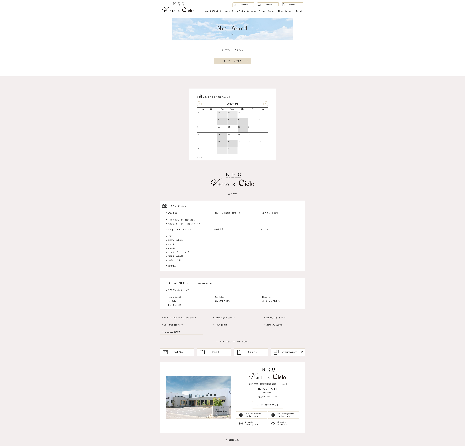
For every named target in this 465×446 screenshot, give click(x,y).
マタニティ (172, 248)
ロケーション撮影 (174, 305)
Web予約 (244, 4)
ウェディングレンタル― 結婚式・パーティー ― (186, 223)
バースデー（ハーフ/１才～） (179, 252)
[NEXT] (265, 103)
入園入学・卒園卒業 (175, 256)
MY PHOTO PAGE (289, 352)
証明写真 (172, 265)
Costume (271, 11)
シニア (265, 229)
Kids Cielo (172, 301)
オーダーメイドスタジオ (271, 301)
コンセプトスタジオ (222, 301)
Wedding (172, 212)
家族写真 (219, 229)
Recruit (299, 11)
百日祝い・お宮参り (175, 240)
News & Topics (180, 317)
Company (289, 11)
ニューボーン (173, 244)
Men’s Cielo (266, 297)
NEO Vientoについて (178, 290)
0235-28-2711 (267, 389)
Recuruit (172, 331)
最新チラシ (293, 4)
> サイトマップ (242, 341)
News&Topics (238, 11)
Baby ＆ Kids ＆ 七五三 (180, 229)
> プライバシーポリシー (226, 341)
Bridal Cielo (219, 297)
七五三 (170, 236)
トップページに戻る (232, 61)
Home (234, 193)
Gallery (262, 11)
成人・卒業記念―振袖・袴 (228, 212)
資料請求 (268, 4)
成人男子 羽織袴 (270, 212)
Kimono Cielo (173, 297)
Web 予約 (178, 352)
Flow (280, 11)
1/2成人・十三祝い (175, 260)
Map (284, 384)
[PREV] (199, 103)
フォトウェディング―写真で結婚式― (182, 219)
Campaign (251, 11)
